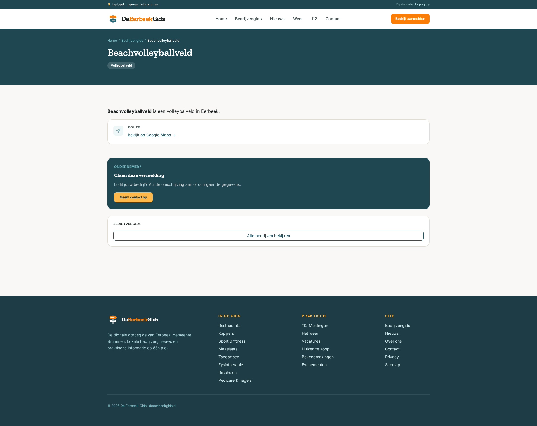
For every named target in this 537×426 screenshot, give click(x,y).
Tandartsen (228, 356)
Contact (333, 18)
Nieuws (277, 18)
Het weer (310, 333)
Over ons (393, 341)
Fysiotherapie (230, 364)
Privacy (392, 356)
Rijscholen (227, 372)
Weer (298, 18)
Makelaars (227, 349)
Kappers (226, 333)
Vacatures (311, 341)
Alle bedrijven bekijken (268, 235)
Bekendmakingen (318, 356)
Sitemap (392, 364)
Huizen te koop (315, 349)
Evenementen (314, 364)
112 (314, 18)
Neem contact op (133, 197)
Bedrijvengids (248, 18)
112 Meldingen (315, 325)
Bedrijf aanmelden (410, 19)
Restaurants (229, 325)
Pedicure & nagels (234, 380)
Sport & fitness (231, 341)
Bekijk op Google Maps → (152, 134)
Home (221, 18)
